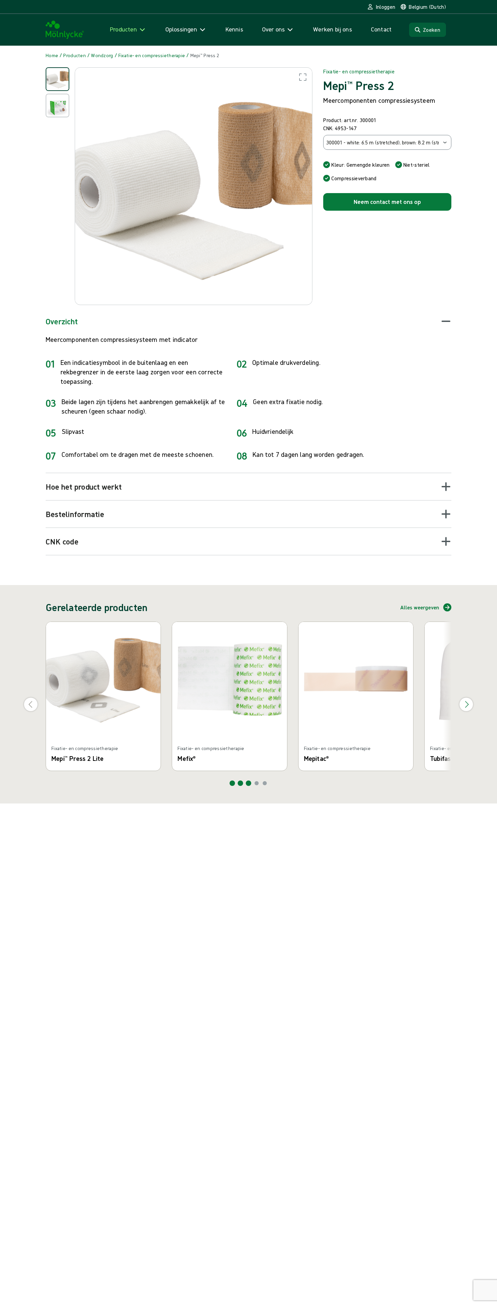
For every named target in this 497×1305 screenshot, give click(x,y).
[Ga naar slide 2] (240, 783)
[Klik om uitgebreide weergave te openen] (193, 186)
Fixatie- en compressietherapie (359, 71)
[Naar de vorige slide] (31, 704)
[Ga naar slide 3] (248, 783)
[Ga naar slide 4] (256, 783)
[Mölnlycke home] (65, 30)
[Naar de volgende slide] (466, 704)
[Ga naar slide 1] (232, 783)
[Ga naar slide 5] (264, 783)
